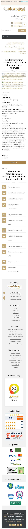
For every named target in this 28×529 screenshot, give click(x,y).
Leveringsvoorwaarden (15, 358)
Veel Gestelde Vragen (15, 355)
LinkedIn (5, 516)
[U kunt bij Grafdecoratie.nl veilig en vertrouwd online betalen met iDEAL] (11, 452)
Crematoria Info (15, 365)
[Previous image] (3, 74)
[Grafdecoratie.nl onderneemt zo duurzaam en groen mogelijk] (15, 504)
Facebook (16, 513)
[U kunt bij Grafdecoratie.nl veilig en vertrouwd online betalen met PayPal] (12, 457)
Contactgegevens (15, 353)
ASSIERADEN (16, 43)
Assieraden (15, 313)
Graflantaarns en (15, 318)
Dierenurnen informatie (15, 341)
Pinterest (12, 515)
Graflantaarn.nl (19, 521)
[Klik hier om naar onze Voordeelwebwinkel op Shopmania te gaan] (11, 499)
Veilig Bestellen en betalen (15, 360)
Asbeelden (15, 311)
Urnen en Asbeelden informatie (15, 337)
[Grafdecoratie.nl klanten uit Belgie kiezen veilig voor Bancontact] (19, 461)
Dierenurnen (15, 315)
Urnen (15, 308)
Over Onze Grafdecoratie (15, 334)
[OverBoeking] (15, 465)
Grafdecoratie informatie (15, 344)
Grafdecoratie (15, 320)
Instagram (6, 515)
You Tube (15, 518)
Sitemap (16, 367)
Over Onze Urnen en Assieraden (15, 329)
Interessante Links (15, 363)
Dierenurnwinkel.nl (10, 521)
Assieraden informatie (15, 339)
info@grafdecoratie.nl (15, 299)
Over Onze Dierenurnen (15, 332)
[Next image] (24, 74)
